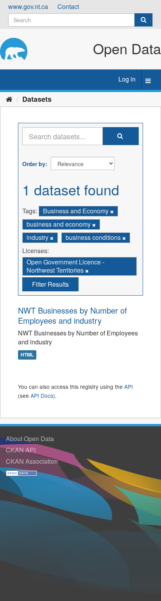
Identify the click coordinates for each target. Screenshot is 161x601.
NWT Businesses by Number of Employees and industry (72, 315)
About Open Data (30, 438)
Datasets (37, 99)
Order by (33, 164)
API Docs (41, 395)
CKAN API (21, 449)
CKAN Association (32, 461)
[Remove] (112, 211)
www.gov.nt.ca (28, 6)
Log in (127, 78)
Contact (68, 6)
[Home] (9, 99)
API (128, 386)
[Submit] (143, 20)
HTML (27, 354)
